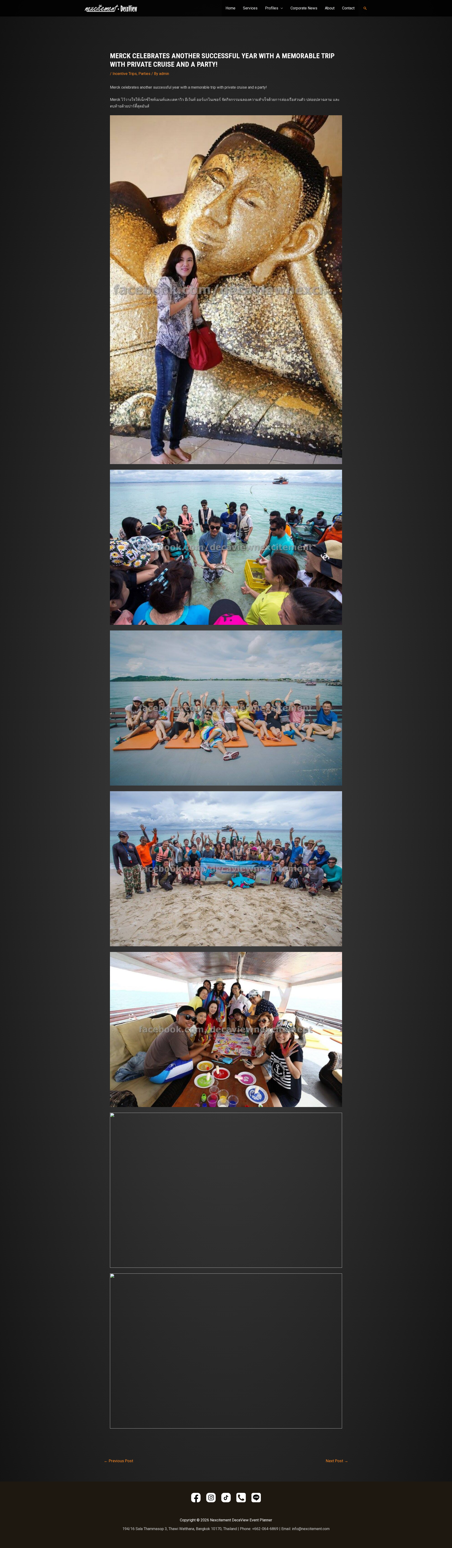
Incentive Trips (125, 73)
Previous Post (118, 1460)
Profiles (271, 8)
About (330, 8)
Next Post (337, 1460)
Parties (144, 73)
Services (250, 8)
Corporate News (304, 8)
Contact (348, 8)
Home (230, 8)
